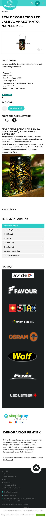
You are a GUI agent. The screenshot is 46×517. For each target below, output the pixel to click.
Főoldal (5, 12)
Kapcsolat (7, 482)
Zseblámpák (8, 234)
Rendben (40, 515)
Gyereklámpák (9, 247)
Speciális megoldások (12, 251)
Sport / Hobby (9, 243)
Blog (5, 479)
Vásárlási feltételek (10, 485)
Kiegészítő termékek (11, 255)
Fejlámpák (8, 238)
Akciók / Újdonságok (11, 230)
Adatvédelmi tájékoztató (12, 488)
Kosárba (15, 108)
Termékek (7, 474)
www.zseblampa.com (16, 504)
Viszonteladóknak (10, 477)
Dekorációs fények (11, 225)
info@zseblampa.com (11, 492)
